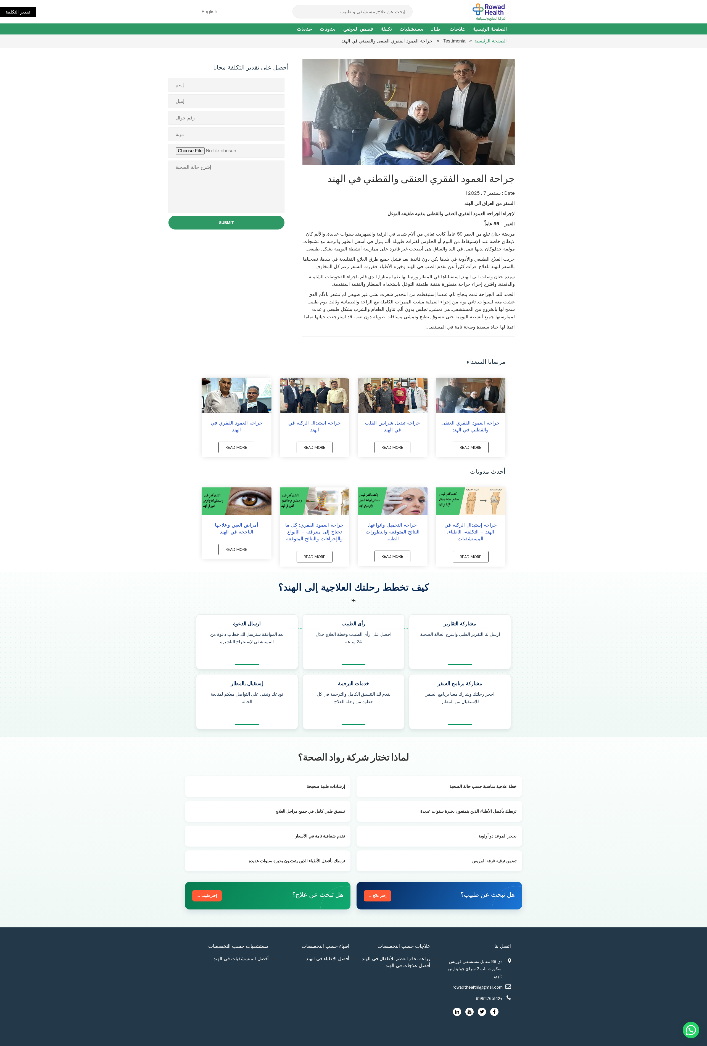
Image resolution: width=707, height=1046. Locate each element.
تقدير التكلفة (18, 12)
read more (470, 447)
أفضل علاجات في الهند (408, 965)
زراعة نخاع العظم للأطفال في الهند (396, 959)
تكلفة (386, 29)
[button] (691, 1030)
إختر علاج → (377, 895)
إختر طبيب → (207, 895)
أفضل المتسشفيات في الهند (241, 959)
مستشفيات (411, 29)
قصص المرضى (358, 29)
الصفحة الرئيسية (490, 29)
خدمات (304, 29)
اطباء (436, 29)
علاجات (457, 29)
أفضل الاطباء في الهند (327, 959)
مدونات (328, 29)
